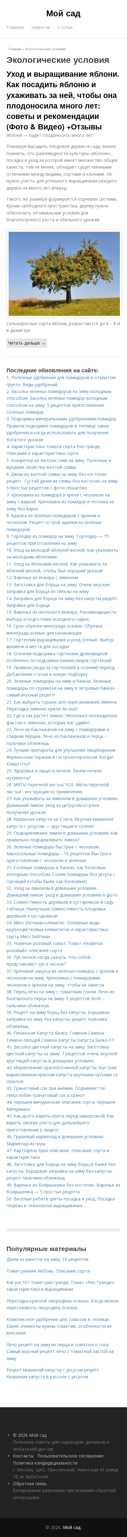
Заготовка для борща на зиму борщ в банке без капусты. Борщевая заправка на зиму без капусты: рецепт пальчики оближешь (61, 1171)
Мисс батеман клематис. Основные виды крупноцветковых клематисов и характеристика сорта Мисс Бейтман (57, 929)
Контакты (23, 1456)
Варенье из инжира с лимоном (46, 577)
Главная (15, 27)
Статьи (64, 27)
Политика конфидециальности (45, 1463)
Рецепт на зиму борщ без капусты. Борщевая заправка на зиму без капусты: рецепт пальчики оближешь (57, 1019)
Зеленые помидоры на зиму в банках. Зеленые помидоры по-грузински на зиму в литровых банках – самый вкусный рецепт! (62, 688)
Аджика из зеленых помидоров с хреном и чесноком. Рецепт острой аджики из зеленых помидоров (53, 522)
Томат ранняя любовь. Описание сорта (48, 1271)
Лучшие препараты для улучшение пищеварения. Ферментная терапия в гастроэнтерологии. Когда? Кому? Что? (61, 757)
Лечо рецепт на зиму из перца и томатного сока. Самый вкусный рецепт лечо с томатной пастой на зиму (60, 1351)
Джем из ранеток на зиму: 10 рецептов (47, 1259)
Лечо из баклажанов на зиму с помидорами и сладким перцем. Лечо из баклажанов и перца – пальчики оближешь (57, 736)
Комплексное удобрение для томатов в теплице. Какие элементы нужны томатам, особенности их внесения (59, 1326)
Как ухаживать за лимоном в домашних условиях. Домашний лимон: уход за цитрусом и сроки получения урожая (62, 805)
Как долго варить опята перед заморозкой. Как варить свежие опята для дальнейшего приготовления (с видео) (60, 1123)
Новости (40, 27)
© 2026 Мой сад (30, 1435)
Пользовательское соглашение (70, 1456)
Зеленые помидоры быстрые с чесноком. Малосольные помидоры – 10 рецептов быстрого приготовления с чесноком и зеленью (59, 854)
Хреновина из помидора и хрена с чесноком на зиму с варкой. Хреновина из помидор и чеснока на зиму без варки (60, 502)
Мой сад (63, 13)
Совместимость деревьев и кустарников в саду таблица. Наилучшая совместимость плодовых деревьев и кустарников (59, 909)
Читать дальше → (27, 343)
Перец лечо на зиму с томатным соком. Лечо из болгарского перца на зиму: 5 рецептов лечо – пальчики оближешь (60, 998)
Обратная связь (30, 1483)
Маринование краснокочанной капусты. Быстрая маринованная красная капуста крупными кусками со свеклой (62, 1074)
